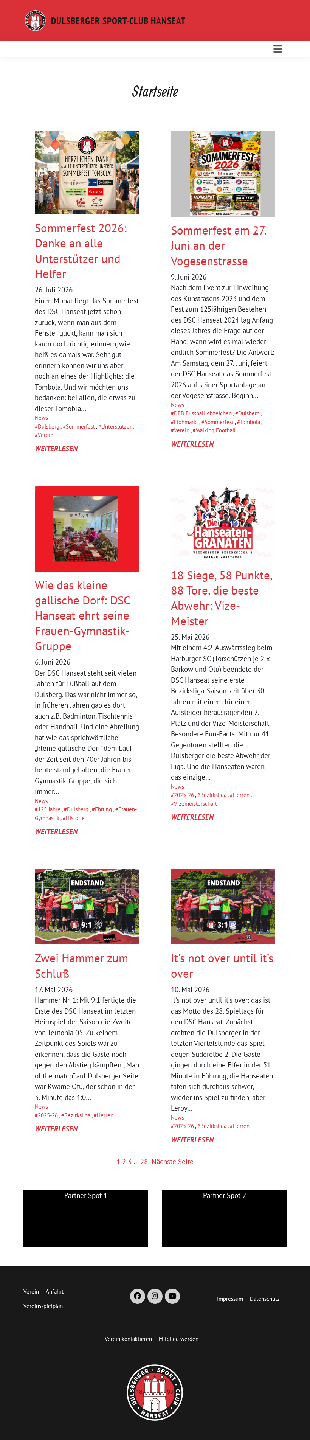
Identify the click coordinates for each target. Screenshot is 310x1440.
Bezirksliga (213, 794)
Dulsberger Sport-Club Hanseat (118, 20)
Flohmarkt (186, 422)
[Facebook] (137, 1296)
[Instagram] (155, 1296)
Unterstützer (116, 426)
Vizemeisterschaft (195, 803)
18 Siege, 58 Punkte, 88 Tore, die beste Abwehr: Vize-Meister (221, 598)
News (41, 417)
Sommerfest (80, 426)
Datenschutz (265, 1298)
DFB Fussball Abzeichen (203, 413)
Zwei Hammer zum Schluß (81, 966)
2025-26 (184, 794)
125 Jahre (49, 809)
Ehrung (103, 809)
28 (144, 1161)
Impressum (230, 1298)
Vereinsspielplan (43, 1306)
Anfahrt (55, 1291)
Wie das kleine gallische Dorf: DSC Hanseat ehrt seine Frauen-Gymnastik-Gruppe (82, 616)
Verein (45, 434)
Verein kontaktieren (128, 1338)
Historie (75, 818)
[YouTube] (172, 1296)
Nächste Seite (173, 1161)
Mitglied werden (178, 1338)
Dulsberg (48, 426)
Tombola (250, 422)
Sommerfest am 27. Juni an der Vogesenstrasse (218, 246)
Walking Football (216, 430)
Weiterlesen (56, 449)
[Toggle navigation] (278, 48)
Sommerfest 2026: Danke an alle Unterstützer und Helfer (81, 251)
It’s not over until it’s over (222, 966)
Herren (241, 794)
